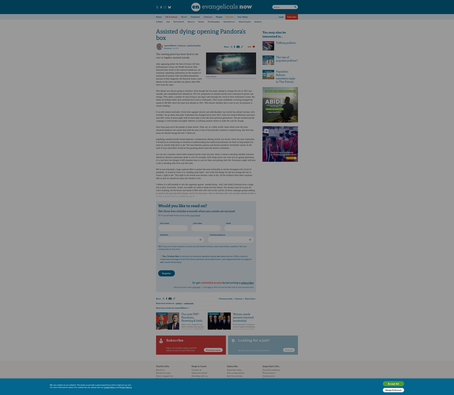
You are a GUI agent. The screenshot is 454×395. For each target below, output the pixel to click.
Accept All (393, 383)
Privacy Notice (125, 387)
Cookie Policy (109, 387)
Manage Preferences (393, 390)
